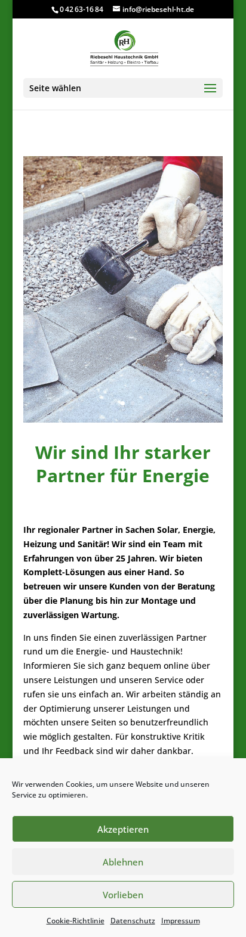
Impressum (180, 921)
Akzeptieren (123, 829)
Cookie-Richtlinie (75, 921)
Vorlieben (123, 895)
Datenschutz (132, 921)
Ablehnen (123, 862)
